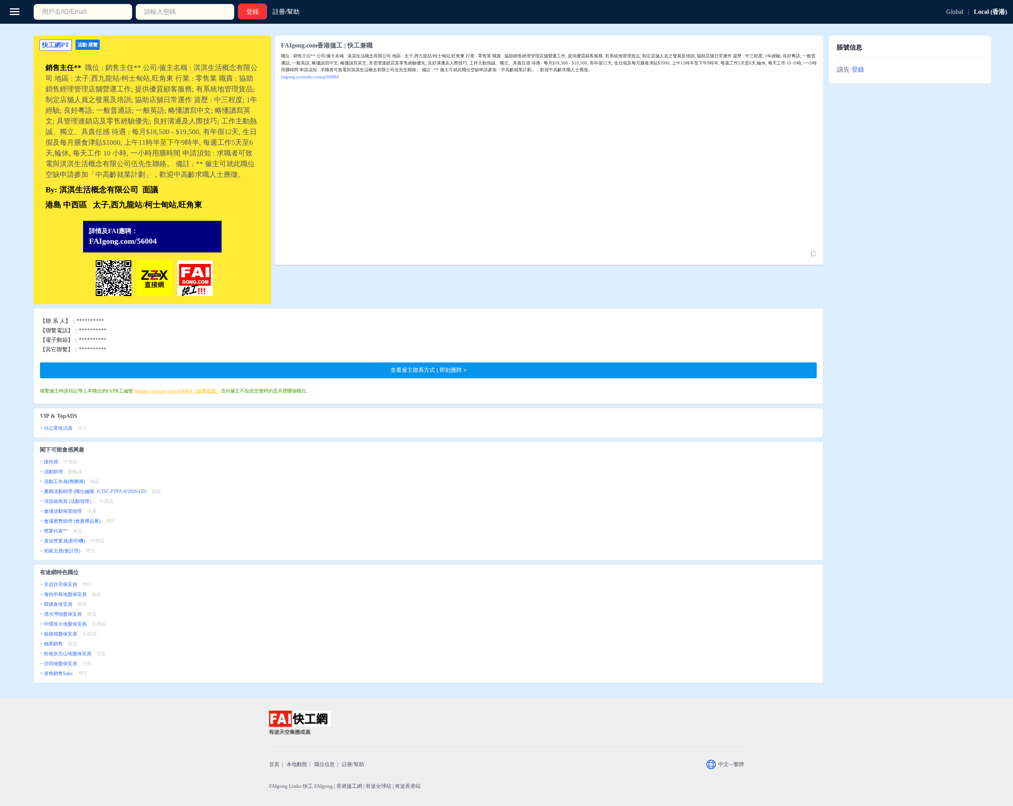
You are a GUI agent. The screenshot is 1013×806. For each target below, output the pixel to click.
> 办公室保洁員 (56, 428)
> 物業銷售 (51, 644)
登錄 (858, 69)
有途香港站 (408, 786)
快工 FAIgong (318, 786)
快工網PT (55, 45)
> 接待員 (49, 462)
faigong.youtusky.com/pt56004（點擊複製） (177, 391)
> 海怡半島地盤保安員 (63, 594)
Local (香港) (990, 11)
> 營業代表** (54, 531)
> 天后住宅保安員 (58, 584)
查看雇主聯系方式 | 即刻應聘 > (429, 370)
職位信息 (324, 764)
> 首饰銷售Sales (56, 673)
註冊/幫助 (353, 764)
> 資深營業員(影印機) (62, 541)
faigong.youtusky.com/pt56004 (310, 76)
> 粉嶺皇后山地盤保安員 (65, 653)
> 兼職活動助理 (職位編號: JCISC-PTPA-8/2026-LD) (93, 491)
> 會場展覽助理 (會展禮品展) (70, 521)
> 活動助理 (51, 471)
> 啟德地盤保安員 (58, 634)
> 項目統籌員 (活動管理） (67, 501)
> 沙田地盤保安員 (58, 663)
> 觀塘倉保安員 (56, 604)
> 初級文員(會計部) (60, 551)
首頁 (274, 764)
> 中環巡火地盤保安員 (63, 624)
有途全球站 (378, 786)
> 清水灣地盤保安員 (61, 614)
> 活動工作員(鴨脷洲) (62, 481)
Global (954, 11)
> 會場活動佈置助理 (61, 511)
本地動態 (296, 764)
